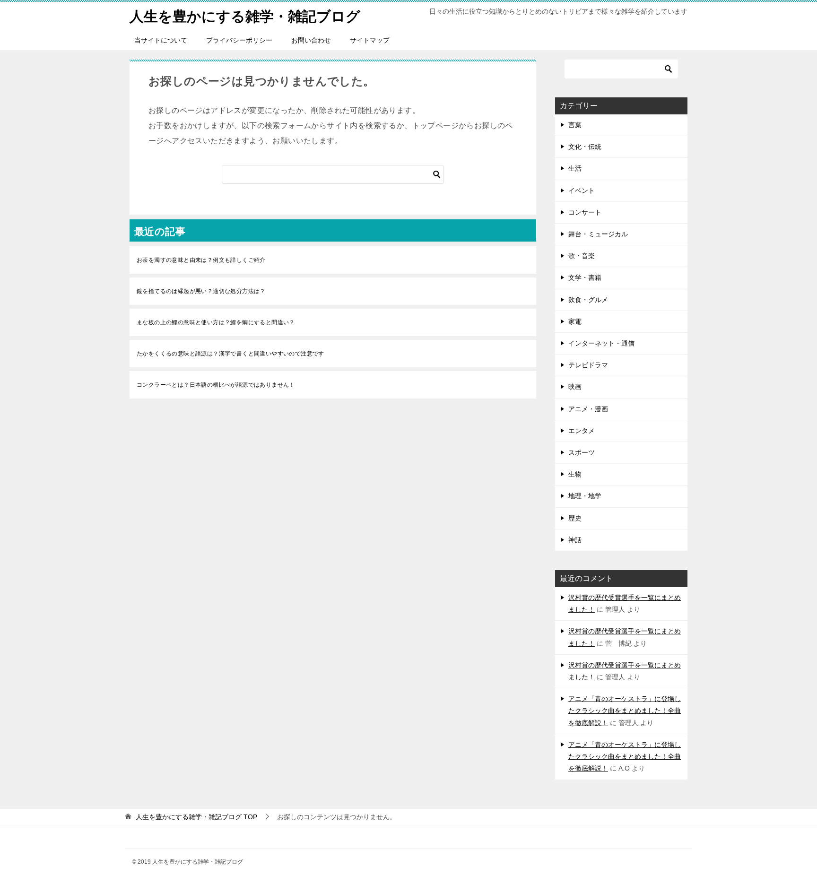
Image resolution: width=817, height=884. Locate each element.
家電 (575, 321)
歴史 (575, 518)
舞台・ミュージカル (598, 234)
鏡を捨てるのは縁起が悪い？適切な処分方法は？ (201, 291)
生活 (575, 168)
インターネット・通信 (601, 343)
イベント (581, 190)
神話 (575, 540)
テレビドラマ (588, 365)
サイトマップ (370, 40)
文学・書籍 (584, 277)
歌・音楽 (581, 256)
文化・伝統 (584, 146)
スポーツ (581, 452)
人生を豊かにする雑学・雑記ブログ (245, 16)
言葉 (575, 125)
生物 (575, 474)
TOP (196, 817)
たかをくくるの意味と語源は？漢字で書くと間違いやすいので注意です (230, 353)
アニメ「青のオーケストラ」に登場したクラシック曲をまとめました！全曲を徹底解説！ (624, 710)
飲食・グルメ (588, 299)
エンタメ (581, 430)
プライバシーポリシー (239, 40)
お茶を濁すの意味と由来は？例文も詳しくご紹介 (201, 260)
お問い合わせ (311, 40)
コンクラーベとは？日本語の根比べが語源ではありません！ (216, 384)
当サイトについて (160, 40)
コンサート (584, 212)
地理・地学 (584, 496)
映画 (575, 386)
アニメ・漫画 (588, 409)
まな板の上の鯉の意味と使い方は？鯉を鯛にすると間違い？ (216, 322)
